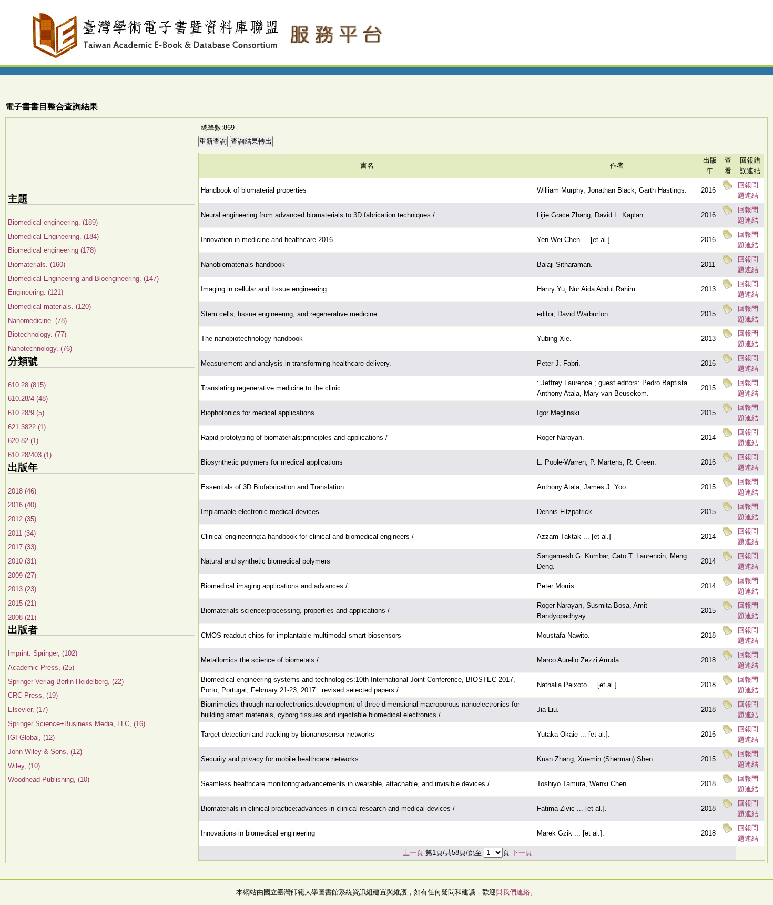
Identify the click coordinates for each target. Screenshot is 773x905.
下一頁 (522, 853)
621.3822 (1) (27, 427)
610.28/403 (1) (30, 455)
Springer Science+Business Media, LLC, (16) (76, 724)
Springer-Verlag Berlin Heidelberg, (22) (66, 682)
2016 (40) (22, 505)
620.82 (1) (23, 441)
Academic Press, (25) (41, 667)
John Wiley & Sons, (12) (45, 752)
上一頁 (413, 853)
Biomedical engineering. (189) (53, 222)
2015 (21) (22, 603)
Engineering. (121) (35, 292)
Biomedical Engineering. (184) (53, 236)
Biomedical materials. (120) (49, 306)
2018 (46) (22, 491)
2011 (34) (22, 533)
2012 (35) (22, 519)
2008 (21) (22, 617)
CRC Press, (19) (33, 695)
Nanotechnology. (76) (40, 349)
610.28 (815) (27, 385)
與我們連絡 (513, 892)
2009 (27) (22, 575)
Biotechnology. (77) (37, 334)
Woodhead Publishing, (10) (48, 779)
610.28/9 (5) (26, 413)
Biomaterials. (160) (36, 264)
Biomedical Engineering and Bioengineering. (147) (83, 279)
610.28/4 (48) (28, 399)
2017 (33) (22, 547)
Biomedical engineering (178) (52, 250)
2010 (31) (22, 561)
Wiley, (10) (24, 766)
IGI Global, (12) (31, 737)
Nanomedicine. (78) (37, 321)
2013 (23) (22, 589)
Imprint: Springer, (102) (42, 653)
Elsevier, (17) (28, 709)
